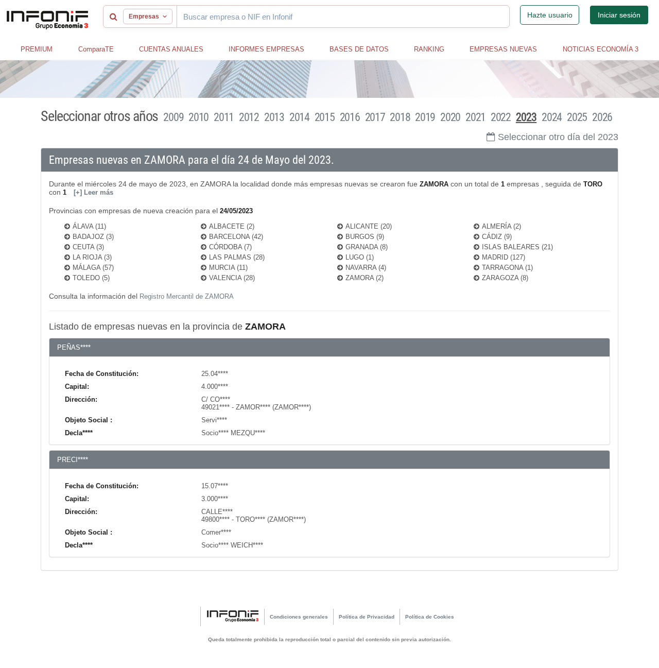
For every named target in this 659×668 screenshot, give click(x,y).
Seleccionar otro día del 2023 (558, 137)
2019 (425, 117)
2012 (249, 117)
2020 (450, 117)
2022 (501, 117)
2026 (602, 117)
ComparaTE (96, 49)
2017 (375, 117)
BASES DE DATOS (359, 49)
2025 (577, 117)
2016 (350, 117)
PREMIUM (37, 49)
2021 (475, 117)
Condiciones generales (299, 617)
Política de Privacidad (366, 617)
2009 (173, 117)
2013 (274, 117)
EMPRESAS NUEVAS (503, 49)
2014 (299, 117)
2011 (224, 117)
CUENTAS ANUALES (171, 49)
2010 (198, 117)
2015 (325, 117)
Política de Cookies (429, 617)
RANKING (429, 49)
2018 (400, 117)
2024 (552, 117)
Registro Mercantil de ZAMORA (187, 296)
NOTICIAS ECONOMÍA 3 (600, 49)
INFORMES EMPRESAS (266, 49)
